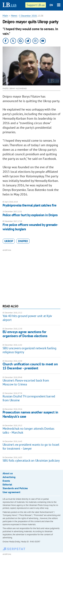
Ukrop (8, 241)
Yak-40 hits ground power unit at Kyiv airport (27, 318)
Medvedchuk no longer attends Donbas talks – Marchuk (28, 430)
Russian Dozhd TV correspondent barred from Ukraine (29, 398)
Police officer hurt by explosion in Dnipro (30, 215)
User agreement (11, 492)
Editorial (7, 484)
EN (51, 5)
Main (5, 15)
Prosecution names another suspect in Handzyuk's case (30, 414)
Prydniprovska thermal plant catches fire (30, 205)
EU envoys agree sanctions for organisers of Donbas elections (25, 334)
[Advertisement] (32, 276)
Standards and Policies (15, 488)
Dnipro (23, 241)
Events (6, 480)
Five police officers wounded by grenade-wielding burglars (30, 227)
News (14, 15)
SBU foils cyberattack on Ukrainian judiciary (31, 460)
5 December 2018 (28, 15)
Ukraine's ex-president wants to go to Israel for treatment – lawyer (31, 446)
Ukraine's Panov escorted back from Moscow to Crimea (26, 382)
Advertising (9, 477)
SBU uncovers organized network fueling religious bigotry (29, 350)
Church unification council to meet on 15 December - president (30, 366)
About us (8, 473)
